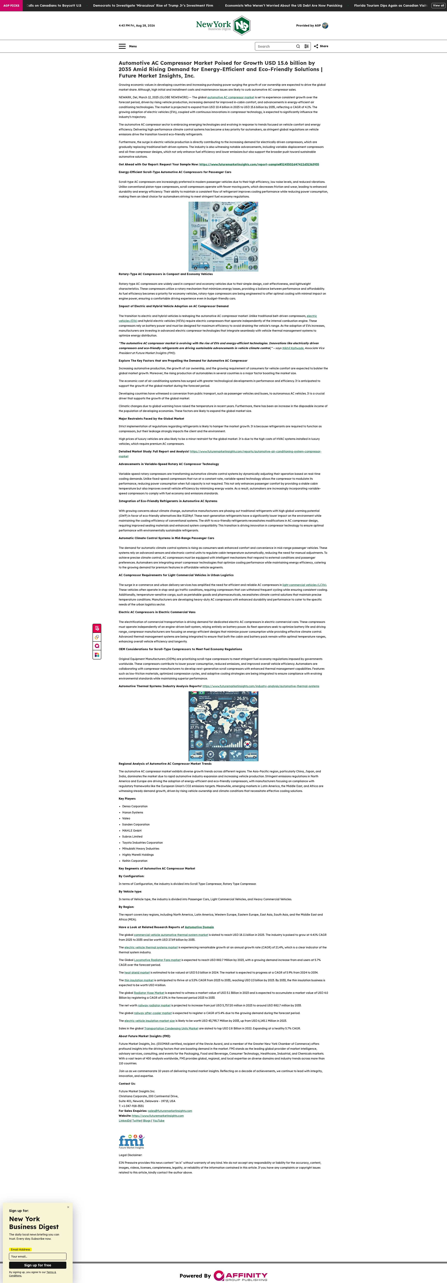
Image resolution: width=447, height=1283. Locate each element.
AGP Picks (11, 5)
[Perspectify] (97, 637)
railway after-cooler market (153, 1013)
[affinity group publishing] (97, 646)
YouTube (158, 1120)
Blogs (147, 1120)
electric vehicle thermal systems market (151, 947)
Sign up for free (37, 1265)
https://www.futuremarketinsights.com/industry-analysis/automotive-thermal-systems (261, 686)
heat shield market (137, 972)
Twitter (137, 1120)
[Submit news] (97, 628)
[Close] (68, 1207)
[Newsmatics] (97, 654)
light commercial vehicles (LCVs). (305, 585)
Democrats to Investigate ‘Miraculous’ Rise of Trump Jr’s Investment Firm (153, 5)
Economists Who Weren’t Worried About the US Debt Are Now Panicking (283, 5)
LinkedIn (125, 1120)
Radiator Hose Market (149, 993)
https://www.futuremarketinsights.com (158, 1115)
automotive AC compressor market (230, 97)
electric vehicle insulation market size (149, 1020)
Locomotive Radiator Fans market (157, 960)
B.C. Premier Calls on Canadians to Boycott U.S (43, 5)
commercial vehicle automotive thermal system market (171, 935)
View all (438, 5)
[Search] (298, 46)
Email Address (20, 1249)
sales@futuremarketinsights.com (170, 1111)
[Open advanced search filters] (306, 46)
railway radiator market (154, 1005)
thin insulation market (138, 980)
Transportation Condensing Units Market (171, 1028)
